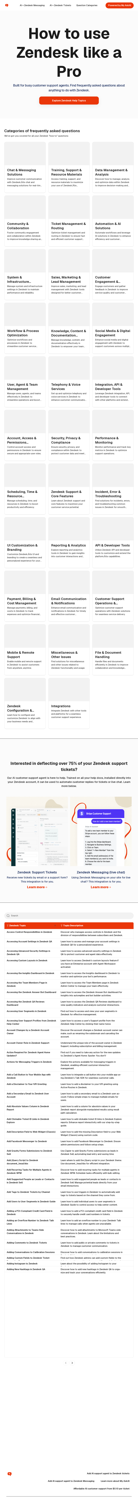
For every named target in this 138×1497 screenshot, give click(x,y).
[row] (31, 997)
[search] (72, 987)
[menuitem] (32, 5)
